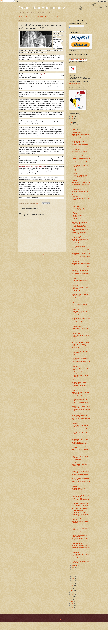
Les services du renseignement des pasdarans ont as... (80, 240)
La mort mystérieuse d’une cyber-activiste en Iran (79, 233)
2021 (72, 588)
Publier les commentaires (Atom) (31, 258)
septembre (74, 565)
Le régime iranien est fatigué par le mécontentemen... (79, 525)
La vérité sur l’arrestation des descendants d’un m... (78, 489)
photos (56, 16)
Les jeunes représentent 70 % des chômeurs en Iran (79, 305)
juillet (73, 569)
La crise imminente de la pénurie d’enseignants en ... (79, 142)
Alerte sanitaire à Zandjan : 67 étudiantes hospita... (78, 149)
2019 (72, 592)
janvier (73, 583)
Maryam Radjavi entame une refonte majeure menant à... (80, 281)
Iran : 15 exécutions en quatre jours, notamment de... (80, 192)
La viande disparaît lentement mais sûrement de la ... (80, 379)
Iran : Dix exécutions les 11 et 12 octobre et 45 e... (79, 416)
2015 (72, 601)
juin (73, 572)
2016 (72, 599)
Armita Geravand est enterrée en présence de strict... (79, 173)
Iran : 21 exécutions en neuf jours (79, 545)
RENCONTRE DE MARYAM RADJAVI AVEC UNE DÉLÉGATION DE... (80, 443)
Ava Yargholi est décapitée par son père (81, 342)
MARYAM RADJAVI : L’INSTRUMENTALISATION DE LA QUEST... (80, 461)
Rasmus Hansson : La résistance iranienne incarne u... (79, 542)
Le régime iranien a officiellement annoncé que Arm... (79, 188)
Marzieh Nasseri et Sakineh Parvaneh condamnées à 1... (80, 551)
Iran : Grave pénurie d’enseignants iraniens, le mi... (79, 372)
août (73, 567)
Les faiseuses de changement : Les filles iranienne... (80, 440)
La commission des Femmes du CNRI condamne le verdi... (80, 267)
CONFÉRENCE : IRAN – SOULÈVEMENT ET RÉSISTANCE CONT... (80, 500)
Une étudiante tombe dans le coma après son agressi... (80, 539)
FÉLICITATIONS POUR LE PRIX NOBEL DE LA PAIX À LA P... (79, 509)
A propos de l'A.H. (42, 16)
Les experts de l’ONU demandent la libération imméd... (80, 352)
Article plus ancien (60, 255)
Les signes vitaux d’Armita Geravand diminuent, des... (80, 426)
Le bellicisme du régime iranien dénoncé (81, 182)
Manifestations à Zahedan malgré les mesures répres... (80, 295)
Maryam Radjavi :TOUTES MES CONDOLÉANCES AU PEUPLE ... (80, 345)
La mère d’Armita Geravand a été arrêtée (81, 503)
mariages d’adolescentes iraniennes (48, 74)
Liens (50, 16)
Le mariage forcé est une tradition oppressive (32, 166)
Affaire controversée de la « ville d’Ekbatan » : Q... (79, 278)
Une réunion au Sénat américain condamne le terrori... (79, 131)
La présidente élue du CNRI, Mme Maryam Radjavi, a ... (79, 465)
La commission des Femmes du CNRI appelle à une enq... (80, 185)
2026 (72, 116)
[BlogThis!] (44, 203)
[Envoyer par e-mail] (43, 203)
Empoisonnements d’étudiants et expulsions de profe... (79, 536)
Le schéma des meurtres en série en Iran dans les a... (80, 332)
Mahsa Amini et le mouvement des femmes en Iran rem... (79, 315)
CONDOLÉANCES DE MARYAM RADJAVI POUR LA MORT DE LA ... (81, 176)
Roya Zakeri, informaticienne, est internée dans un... (79, 308)
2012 (72, 607)
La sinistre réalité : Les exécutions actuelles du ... (79, 532)
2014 (72, 603)
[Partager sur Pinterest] (49, 203)
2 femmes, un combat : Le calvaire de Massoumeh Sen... (80, 492)
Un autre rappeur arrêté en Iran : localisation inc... (79, 436)
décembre (74, 124)
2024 (72, 120)
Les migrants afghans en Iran (78, 512)
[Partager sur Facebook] (47, 203)
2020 (72, 590)
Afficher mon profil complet (75, 83)
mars (73, 578)
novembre (74, 127)
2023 (72, 123)
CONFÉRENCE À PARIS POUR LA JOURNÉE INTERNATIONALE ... (80, 403)
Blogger (60, 619)
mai (73, 574)
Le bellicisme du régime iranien (79, 413)
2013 (72, 605)
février (73, 580)
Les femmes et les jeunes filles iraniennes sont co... (79, 236)
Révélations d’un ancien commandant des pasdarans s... (80, 393)
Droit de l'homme (30, 16)
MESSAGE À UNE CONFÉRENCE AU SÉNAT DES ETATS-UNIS (80, 209)
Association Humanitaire (41, 7)
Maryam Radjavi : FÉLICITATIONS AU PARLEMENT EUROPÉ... (80, 312)
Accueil (21, 16)
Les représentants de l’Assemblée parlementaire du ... (79, 383)
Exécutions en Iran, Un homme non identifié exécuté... (80, 223)
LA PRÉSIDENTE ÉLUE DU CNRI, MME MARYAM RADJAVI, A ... (81, 496)
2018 (72, 594)
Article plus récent (23, 255)
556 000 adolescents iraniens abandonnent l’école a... (78, 326)
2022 (72, 585)
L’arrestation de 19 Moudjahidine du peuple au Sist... (80, 166)
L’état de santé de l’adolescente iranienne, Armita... (79, 396)
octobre (74, 129)
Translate (74, 28)
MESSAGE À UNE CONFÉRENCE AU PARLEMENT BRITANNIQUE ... (80, 226)
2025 (72, 118)
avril (73, 576)
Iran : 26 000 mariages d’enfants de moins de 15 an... (80, 291)
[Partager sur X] (46, 203)
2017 (72, 596)
